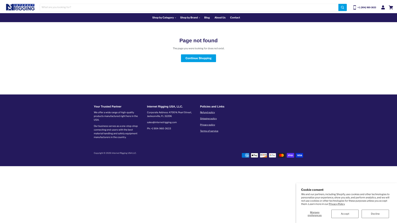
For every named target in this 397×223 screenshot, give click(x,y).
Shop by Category (163, 17)
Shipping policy (208, 118)
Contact (235, 17)
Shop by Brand (189, 17)
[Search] (342, 7)
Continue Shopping (198, 58)
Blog (207, 17)
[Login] (383, 7)
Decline (375, 213)
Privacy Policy (337, 204)
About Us (219, 17)
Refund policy (207, 112)
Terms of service (209, 131)
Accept (345, 213)
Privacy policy (207, 124)
